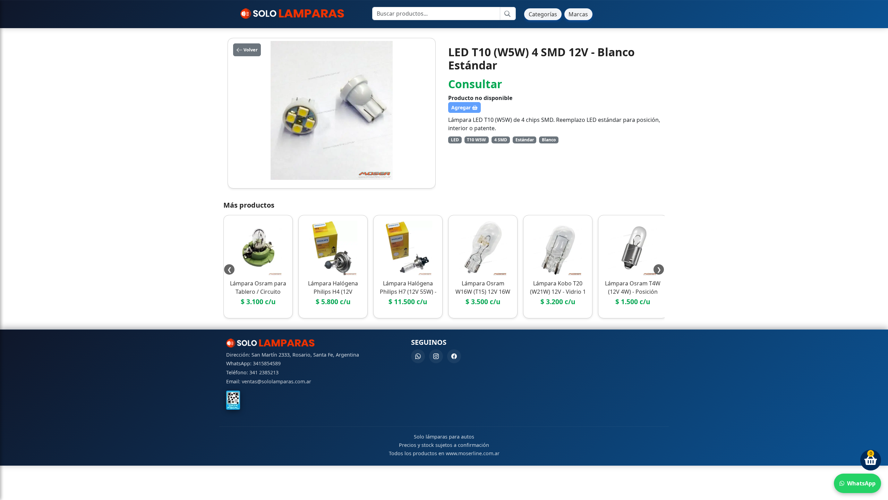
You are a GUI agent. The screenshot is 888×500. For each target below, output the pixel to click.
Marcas (578, 14)
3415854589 (267, 363)
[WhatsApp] (418, 356)
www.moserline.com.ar (473, 453)
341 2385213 (264, 372)
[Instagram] (436, 356)
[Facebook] (454, 356)
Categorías (543, 14)
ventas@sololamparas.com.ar (276, 381)
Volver (250, 50)
